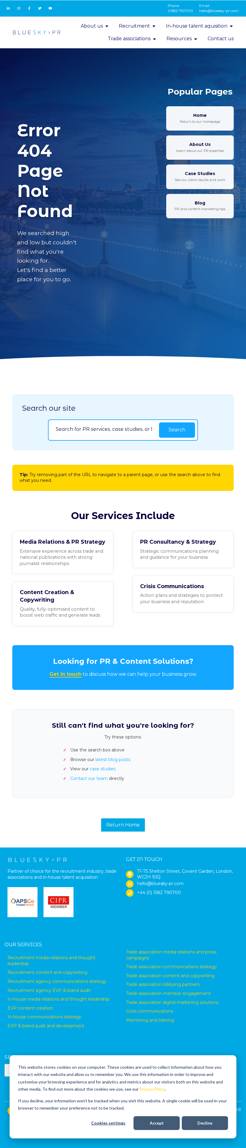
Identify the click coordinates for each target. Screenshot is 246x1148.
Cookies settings (108, 1122)
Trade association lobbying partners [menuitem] (163, 984)
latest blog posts (112, 759)
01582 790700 (180, 10)
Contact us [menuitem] (221, 38)
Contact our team (89, 778)
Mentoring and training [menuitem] (150, 1020)
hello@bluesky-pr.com (218, 10)
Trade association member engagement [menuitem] (168, 993)
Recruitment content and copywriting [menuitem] (47, 972)
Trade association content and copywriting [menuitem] (170, 975)
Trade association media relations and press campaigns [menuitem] (171, 955)
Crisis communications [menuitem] (149, 1011)
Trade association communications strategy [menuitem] (171, 966)
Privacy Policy (152, 1089)
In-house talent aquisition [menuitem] (196, 26)
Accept (157, 1122)
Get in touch (66, 674)
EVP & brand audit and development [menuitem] (46, 1026)
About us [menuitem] (92, 26)
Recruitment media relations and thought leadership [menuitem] (51, 960)
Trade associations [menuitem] (129, 38)
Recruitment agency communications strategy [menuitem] (57, 981)
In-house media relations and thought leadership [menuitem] (59, 999)
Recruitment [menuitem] (134, 26)
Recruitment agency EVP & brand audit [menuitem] (49, 990)
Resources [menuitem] (179, 38)
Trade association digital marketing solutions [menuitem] (172, 1002)
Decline (204, 1122)
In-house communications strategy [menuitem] (44, 1017)
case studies (103, 769)
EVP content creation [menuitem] (30, 1008)
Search (177, 430)
